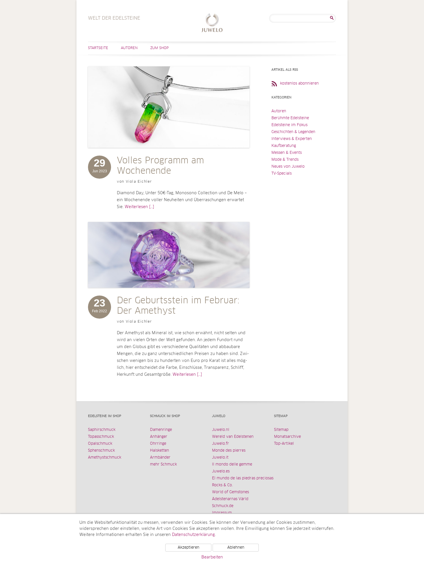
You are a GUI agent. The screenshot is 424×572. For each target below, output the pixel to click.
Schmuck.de (222, 506)
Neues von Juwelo (288, 167)
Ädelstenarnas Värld (230, 499)
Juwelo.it (220, 457)
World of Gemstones (230, 492)
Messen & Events (286, 153)
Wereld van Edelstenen (233, 437)
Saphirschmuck (101, 430)
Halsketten (159, 451)
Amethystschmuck (104, 457)
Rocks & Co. (222, 485)
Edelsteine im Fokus (289, 125)
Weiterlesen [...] (139, 207)
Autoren (129, 48)
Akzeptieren (188, 547)
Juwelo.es (221, 471)
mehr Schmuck (163, 464)
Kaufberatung (283, 146)
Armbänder (160, 457)
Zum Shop (159, 48)
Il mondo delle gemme (232, 464)
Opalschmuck (100, 444)
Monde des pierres (228, 451)
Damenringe (161, 430)
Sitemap (281, 430)
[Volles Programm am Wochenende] (168, 154)
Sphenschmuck (101, 451)
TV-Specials (281, 173)
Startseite (98, 48)
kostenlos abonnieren (299, 83)
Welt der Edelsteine (212, 23)
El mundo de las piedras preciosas (242, 478)
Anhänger (158, 437)
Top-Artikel (284, 444)
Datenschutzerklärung (193, 535)
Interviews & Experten (291, 139)
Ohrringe (158, 444)
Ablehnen (235, 547)
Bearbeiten (212, 557)
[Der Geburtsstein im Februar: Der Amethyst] (168, 293)
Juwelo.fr (220, 444)
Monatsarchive (287, 437)
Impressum (222, 513)
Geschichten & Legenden (293, 132)
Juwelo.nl (220, 430)
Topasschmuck (101, 437)
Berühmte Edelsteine (290, 118)
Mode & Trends (285, 160)
